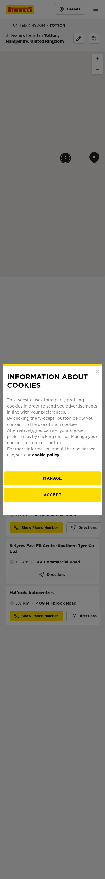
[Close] (97, 371)
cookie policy (45, 455)
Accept (53, 495)
